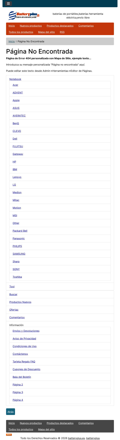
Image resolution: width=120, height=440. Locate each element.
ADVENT (18, 92)
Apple (16, 100)
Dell (15, 138)
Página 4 (18, 399)
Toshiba (17, 276)
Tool (12, 286)
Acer (15, 84)
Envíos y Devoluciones (26, 330)
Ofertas (13, 309)
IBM (15, 169)
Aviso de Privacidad (24, 338)
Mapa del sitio (46, 32)
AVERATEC (19, 115)
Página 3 (18, 392)
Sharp (16, 261)
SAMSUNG (19, 253)
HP (14, 161)
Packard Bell (20, 230)
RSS (62, 32)
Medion (17, 192)
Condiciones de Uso (25, 346)
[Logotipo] (24, 15)
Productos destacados (60, 25)
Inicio (12, 25)
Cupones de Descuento (26, 369)
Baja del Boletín (22, 376)
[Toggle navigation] (8, 3)
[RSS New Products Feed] (9, 434)
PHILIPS (17, 246)
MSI (15, 215)
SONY (16, 269)
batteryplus (93, 438)
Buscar (13, 294)
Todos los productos (21, 32)
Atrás (11, 411)
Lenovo (17, 177)
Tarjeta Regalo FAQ (24, 361)
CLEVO (17, 131)
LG (14, 184)
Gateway (18, 154)
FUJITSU (18, 146)
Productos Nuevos (20, 302)
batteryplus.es (76, 438)
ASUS (16, 107)
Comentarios (86, 25)
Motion (17, 207)
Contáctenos (20, 353)
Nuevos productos (31, 25)
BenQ (16, 123)
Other (16, 223)
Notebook (15, 79)
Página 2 (18, 384)
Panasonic (19, 238)
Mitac (16, 200)
